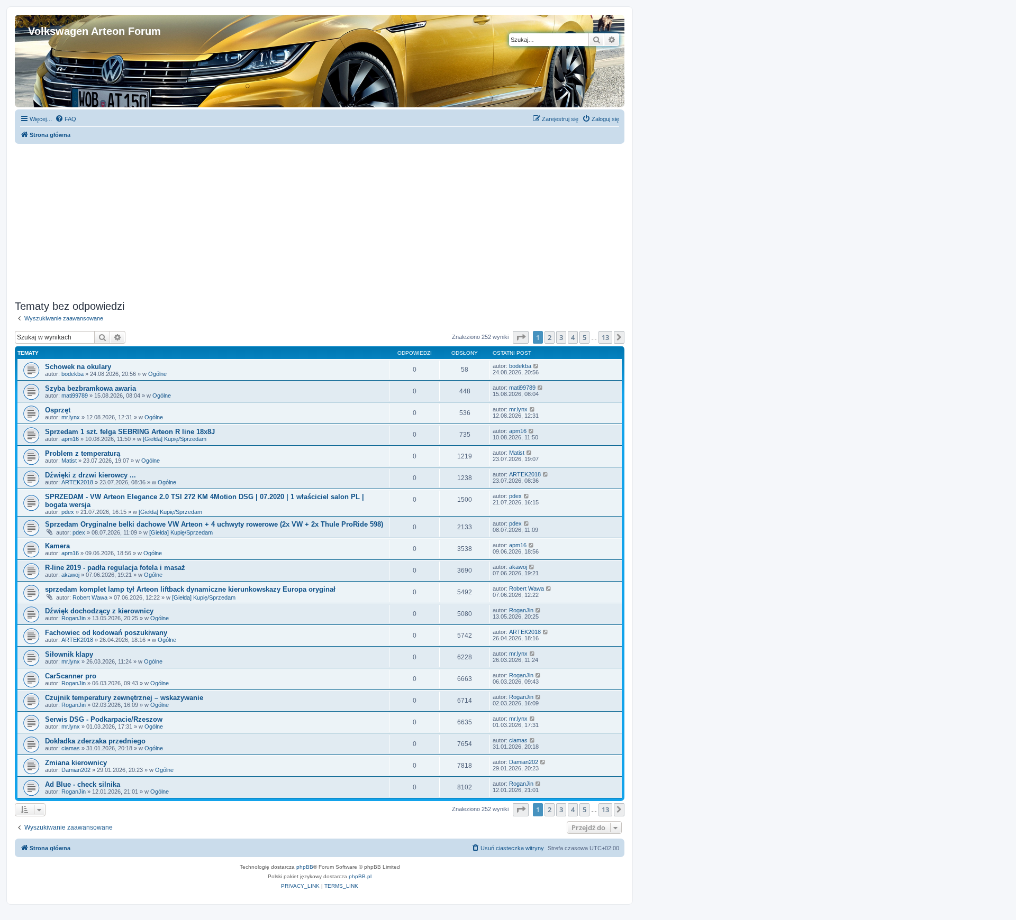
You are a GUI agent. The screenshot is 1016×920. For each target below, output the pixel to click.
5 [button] (584, 337)
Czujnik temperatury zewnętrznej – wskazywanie (124, 698)
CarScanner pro (70, 676)
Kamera (57, 546)
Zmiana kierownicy (76, 763)
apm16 (70, 439)
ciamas (70, 748)
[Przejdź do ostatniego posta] (536, 366)
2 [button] (549, 337)
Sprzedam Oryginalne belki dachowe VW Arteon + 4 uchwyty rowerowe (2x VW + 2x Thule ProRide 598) (214, 524)
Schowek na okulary (78, 367)
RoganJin (73, 618)
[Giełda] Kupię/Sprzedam (174, 439)
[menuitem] (65, 119)
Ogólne (157, 374)
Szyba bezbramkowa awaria (90, 388)
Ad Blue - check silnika (82, 784)
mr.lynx (70, 417)
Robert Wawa (89, 597)
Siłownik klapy (69, 654)
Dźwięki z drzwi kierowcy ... (90, 475)
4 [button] (573, 337)
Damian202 (75, 770)
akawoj (70, 575)
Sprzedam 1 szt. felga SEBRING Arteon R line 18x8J (130, 432)
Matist (69, 460)
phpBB (304, 867)
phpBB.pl (360, 876)
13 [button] (605, 337)
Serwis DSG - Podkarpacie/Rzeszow (103, 719)
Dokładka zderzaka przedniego (95, 741)
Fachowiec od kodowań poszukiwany (106, 633)
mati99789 (74, 395)
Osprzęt (57, 410)
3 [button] (561, 337)
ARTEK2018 (77, 482)
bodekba (72, 374)
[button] (521, 337)
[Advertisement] (319, 218)
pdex (67, 512)
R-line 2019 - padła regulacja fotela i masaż (115, 568)
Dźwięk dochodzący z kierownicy (99, 611)
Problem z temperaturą (82, 453)
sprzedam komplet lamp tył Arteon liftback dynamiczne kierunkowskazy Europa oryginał (190, 589)
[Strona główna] (34, 20)
